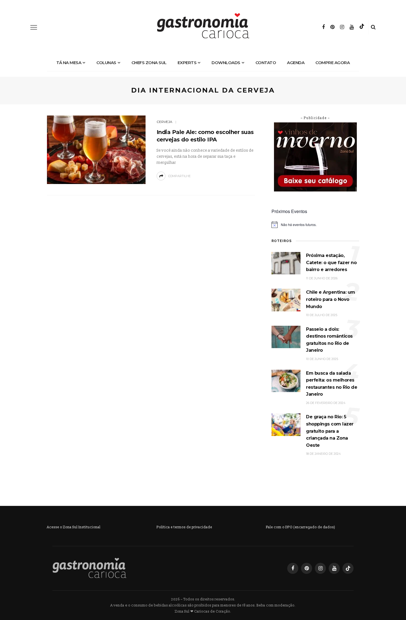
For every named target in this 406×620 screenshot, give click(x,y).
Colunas (106, 62)
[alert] (315, 224)
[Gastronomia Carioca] (89, 568)
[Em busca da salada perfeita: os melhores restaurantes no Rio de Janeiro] (285, 380)
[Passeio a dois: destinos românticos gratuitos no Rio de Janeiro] (285, 337)
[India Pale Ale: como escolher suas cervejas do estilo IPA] (96, 149)
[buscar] (373, 27)
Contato (265, 62)
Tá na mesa (68, 62)
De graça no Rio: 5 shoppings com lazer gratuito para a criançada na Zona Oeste (330, 431)
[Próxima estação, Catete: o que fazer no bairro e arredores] (285, 263)
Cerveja (164, 122)
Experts (187, 62)
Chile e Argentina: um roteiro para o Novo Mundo (330, 299)
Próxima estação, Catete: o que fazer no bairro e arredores (331, 262)
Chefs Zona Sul (149, 62)
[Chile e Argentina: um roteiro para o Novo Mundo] (285, 300)
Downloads (226, 62)
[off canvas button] (33, 27)
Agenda (295, 62)
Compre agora (332, 62)
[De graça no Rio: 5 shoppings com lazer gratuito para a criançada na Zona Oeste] (285, 424)
